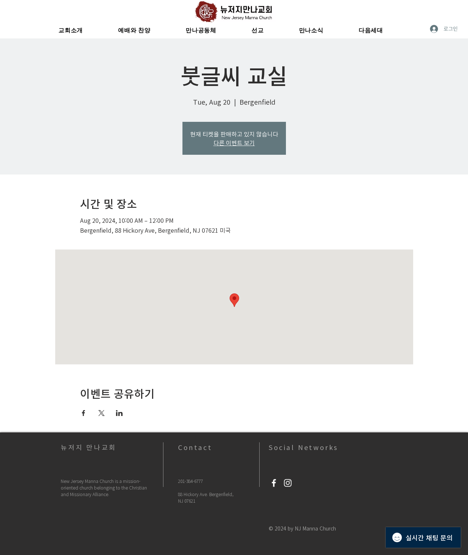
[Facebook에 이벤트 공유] (83, 413)
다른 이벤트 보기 (234, 142)
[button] (71, 30)
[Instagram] (288, 483)
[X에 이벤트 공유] (101, 413)
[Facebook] (274, 483)
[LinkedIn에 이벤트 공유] (119, 413)
